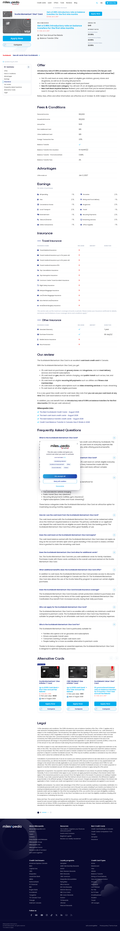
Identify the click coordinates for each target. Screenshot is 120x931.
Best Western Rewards (67, 871)
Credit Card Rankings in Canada (102, 829)
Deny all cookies (60, 481)
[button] (111, 658)
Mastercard (95, 866)
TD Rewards (64, 900)
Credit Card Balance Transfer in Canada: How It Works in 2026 (65, 422)
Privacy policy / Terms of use (108, 925)
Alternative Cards (9, 90)
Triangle (32, 900)
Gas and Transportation (99, 879)
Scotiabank (33, 892)
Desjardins (32, 874)
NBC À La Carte (65, 892)
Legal (6, 93)
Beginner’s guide (65, 836)
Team (31, 834)
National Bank (34, 882)
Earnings (6, 79)
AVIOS (62, 869)
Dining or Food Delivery (98, 876)
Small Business (96, 895)
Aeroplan (94, 837)
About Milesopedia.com (37, 829)
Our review (7, 84)
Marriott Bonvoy (65, 890)
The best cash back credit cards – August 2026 (59, 415)
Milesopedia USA (34, 845)
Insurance (7, 82)
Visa (92, 869)
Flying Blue (63, 882)
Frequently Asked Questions (13, 87)
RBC (30, 887)
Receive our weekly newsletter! (70, 839)
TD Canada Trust (35, 898)
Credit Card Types (98, 860)
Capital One (33, 869)
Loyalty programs (67, 860)
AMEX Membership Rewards (69, 866)
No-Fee (93, 890)
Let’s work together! (36, 853)
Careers (32, 837)
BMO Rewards (65, 874)
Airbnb (93, 871)
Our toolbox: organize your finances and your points (72, 830)
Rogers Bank (33, 890)
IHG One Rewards (66, 887)
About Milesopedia (36, 826)
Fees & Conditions (10, 73)
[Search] (97, 3)
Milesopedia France (35, 847)
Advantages (8, 76)
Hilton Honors (64, 884)
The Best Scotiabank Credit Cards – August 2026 (59, 412)
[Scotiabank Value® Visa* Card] (105, 672)
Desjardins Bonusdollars (68, 879)
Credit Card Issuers (36, 860)
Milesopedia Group (35, 842)
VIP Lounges (95, 903)
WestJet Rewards (66, 905)
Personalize (60, 486)
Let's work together (91, 925)
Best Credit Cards (98, 826)
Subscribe (112, 3)
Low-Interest (95, 887)
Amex (93, 863)
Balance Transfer (97, 874)
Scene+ (62, 898)
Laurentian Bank (34, 876)
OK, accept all (60, 476)
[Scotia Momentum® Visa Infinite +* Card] (50, 672)
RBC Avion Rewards (66, 895)
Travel (93, 834)
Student (94, 898)
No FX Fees (94, 892)
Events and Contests (67, 833)
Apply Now (17, 38)
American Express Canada (38, 863)
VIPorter (63, 903)
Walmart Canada (35, 903)
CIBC (30, 871)
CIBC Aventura (65, 876)
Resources (64, 826)
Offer (6, 71)
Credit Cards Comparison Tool (101, 832)
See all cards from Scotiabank (25, 55)
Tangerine (32, 895)
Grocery (94, 882)
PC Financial (33, 884)
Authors (32, 832)
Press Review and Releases (38, 839)
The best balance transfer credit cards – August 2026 (61, 419)
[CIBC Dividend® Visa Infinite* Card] (77, 672)
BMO (30, 866)
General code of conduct (37, 850)
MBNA (31, 879)
